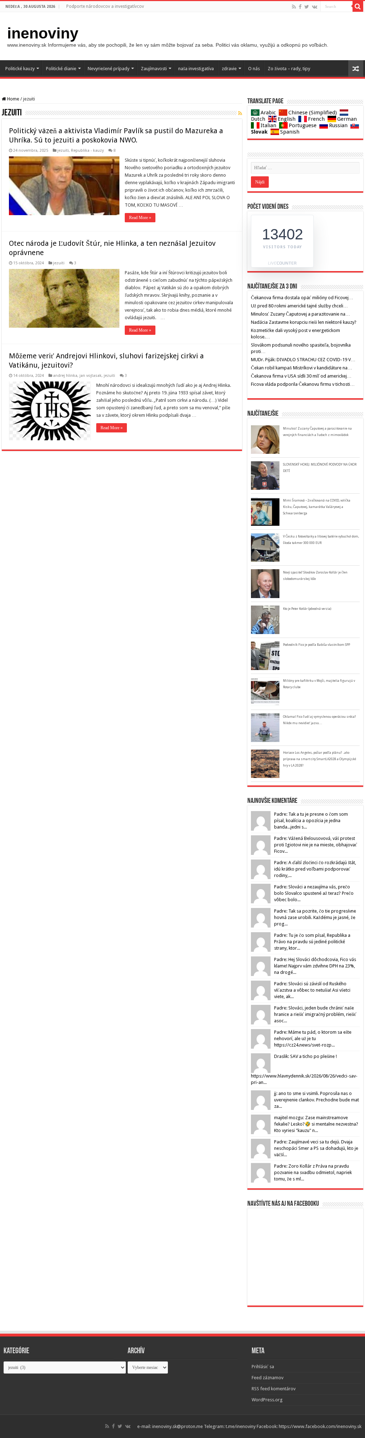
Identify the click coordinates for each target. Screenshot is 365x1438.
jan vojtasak (90, 375)
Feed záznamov (267, 1377)
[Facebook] (300, 6)
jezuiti (63, 150)
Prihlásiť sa (263, 1366)
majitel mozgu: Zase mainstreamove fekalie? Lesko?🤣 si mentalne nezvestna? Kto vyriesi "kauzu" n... (316, 1124)
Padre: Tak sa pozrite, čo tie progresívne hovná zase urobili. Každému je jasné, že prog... (315, 917)
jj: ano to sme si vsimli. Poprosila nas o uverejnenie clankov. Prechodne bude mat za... (316, 1100)
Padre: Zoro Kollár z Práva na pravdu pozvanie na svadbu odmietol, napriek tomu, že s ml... (313, 1172)
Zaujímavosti (154, 68)
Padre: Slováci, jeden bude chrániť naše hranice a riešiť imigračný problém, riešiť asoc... (315, 1014)
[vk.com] (314, 6)
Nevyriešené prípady (108, 68)
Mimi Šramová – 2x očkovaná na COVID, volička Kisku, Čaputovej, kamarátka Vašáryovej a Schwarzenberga (316, 507)
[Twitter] (307, 6)
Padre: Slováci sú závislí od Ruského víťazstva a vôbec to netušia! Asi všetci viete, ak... (312, 990)
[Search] (358, 6)
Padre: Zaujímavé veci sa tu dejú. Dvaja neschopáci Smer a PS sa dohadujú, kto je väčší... (316, 1148)
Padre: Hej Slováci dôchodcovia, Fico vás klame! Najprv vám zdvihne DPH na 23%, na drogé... (315, 966)
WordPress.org (267, 1399)
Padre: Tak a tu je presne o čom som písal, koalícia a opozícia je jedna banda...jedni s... (311, 820)
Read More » (140, 217)
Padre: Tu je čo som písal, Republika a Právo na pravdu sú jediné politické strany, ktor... (312, 942)
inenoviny (42, 33)
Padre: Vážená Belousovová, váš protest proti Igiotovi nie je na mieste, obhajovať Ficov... (315, 845)
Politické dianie (61, 68)
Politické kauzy (20, 68)
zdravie (229, 68)
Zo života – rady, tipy (289, 68)
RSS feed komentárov (273, 1388)
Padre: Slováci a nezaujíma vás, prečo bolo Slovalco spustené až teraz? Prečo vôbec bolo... (314, 893)
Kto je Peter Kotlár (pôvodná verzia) (307, 609)
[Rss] (294, 6)
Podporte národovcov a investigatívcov (105, 6)
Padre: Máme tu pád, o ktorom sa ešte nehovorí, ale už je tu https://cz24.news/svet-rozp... (312, 1038)
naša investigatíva (196, 68)
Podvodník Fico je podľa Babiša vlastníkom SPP (316, 645)
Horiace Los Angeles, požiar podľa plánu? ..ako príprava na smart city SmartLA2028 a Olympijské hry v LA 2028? (319, 759)
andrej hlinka (65, 375)
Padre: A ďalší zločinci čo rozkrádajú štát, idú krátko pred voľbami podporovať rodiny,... (315, 869)
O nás (254, 68)
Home (12, 99)
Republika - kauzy (87, 150)
